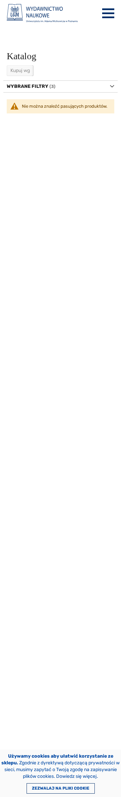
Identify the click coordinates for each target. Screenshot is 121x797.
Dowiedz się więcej (76, 776)
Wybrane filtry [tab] (27, 86)
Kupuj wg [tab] (20, 70)
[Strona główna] (42, 13)
